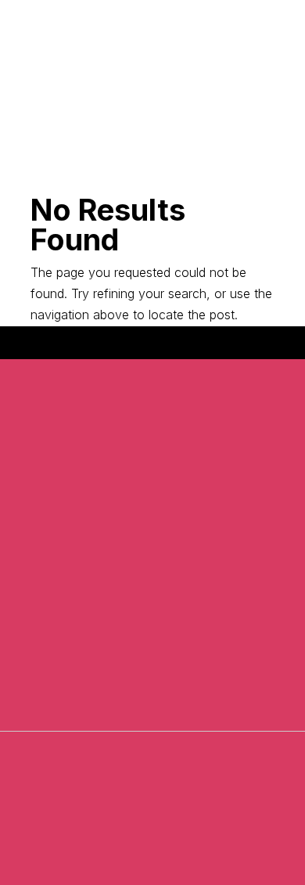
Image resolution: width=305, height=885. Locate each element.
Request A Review (152, 106)
